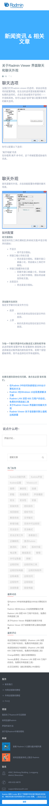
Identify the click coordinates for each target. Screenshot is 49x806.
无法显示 (14, 529)
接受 (24, 802)
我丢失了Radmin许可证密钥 (14, 715)
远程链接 (28, 582)
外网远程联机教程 (12, 695)
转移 (28, 559)
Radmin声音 (36, 477)
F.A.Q (7, 701)
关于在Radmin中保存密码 (13, 731)
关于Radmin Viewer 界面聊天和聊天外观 (24, 621)
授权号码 (28, 512)
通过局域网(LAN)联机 (30, 667)
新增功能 (14, 523)
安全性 (23, 500)
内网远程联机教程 (12, 690)
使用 (12, 488)
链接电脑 (28, 588)
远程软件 (14, 582)
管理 (38, 553)
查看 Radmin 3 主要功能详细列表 (27, 746)
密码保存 (28, 506)
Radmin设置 (15, 483)
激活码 (13, 547)
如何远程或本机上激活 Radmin (26, 757)
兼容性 (23, 488)
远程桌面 (14, 576)
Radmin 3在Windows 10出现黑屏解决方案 (25, 609)
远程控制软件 (35, 570)
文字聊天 (28, 518)
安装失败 (14, 506)
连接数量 (14, 588)
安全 (12, 500)
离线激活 (26, 553)
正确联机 (14, 541)
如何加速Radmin (9, 720)
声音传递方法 (7, 726)
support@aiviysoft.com (18, 789)
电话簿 (13, 553)
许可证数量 (15, 559)
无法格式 (28, 529)
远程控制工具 (30, 564)
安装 (34, 500)
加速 (34, 488)
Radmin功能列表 (17, 477)
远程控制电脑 (16, 570)
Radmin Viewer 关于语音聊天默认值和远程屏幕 (26, 626)
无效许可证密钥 (31, 523)
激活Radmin (29, 541)
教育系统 (14, 518)
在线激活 (24, 494)
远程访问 (28, 576)
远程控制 (14, 564)
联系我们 (9, 684)
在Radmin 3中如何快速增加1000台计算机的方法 (27, 603)
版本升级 (36, 547)
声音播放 (38, 494)
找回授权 (14, 512)
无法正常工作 (16, 535)
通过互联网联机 (28, 655)
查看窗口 (32, 535)
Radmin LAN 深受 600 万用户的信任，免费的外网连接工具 (26, 614)
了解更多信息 (41, 797)
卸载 (12, 494)
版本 (24, 547)
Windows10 (32, 483)
